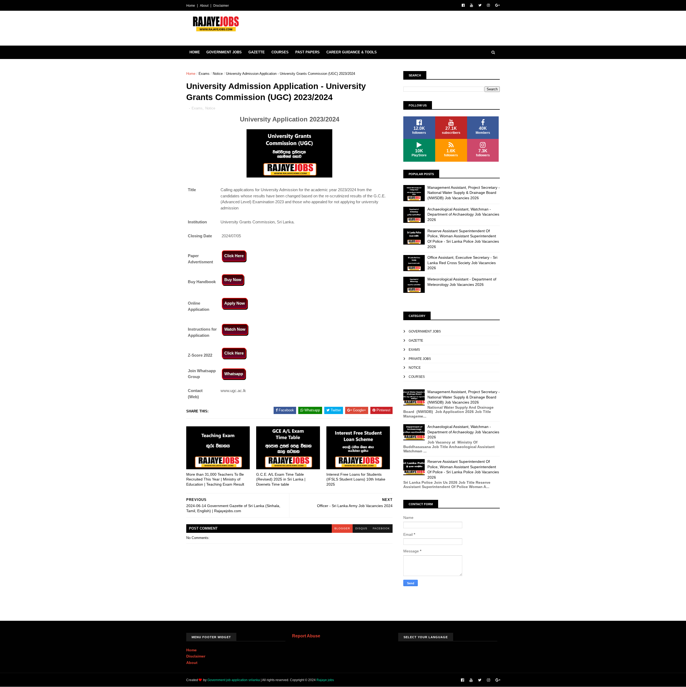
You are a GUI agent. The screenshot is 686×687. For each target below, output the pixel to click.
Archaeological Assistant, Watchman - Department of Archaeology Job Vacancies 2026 (463, 214)
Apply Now (234, 303)
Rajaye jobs (325, 680)
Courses (280, 52)
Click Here (234, 255)
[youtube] (471, 5)
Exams (204, 74)
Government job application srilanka (233, 680)
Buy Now (232, 279)
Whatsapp (233, 373)
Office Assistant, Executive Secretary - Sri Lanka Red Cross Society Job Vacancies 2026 (462, 262)
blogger (342, 528)
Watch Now (234, 329)
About (204, 6)
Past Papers (307, 52)
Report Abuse (306, 635)
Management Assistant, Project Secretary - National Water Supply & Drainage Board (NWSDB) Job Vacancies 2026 (463, 192)
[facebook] (463, 5)
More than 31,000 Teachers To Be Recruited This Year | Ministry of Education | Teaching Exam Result (215, 479)
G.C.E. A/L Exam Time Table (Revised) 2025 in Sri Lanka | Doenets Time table (280, 479)
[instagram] (488, 5)
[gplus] (497, 5)
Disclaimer (221, 6)
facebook (381, 528)
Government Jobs (224, 52)
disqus (361, 528)
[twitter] (480, 5)
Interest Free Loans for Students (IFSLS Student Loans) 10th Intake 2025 (355, 479)
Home (190, 6)
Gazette (256, 52)
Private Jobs (420, 359)
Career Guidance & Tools (351, 52)
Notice (218, 74)
